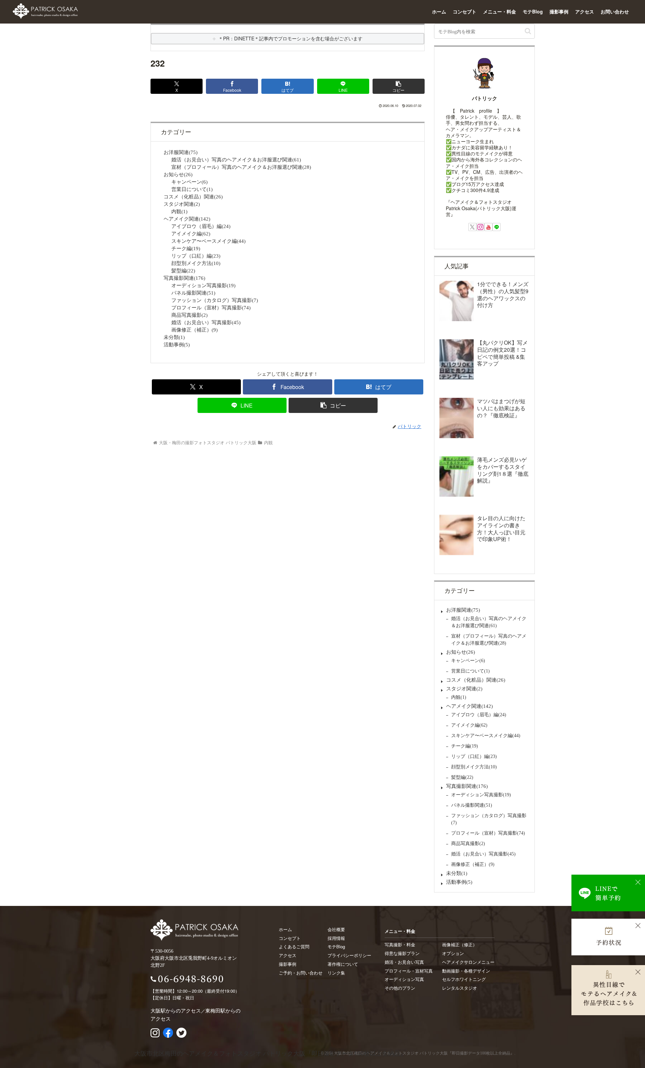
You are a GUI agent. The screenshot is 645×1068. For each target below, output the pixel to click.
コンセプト (464, 11)
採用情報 (336, 938)
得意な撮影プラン (402, 953)
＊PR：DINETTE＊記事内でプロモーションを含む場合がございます (290, 38)
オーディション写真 (404, 979)
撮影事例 (559, 11)
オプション (453, 953)
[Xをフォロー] (472, 227)
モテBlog (533, 11)
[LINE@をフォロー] (496, 227)
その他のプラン (400, 988)
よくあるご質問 (294, 946)
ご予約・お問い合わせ (300, 972)
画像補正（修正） (459, 944)
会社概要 (336, 929)
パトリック (484, 98)
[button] (399, 86)
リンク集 (336, 972)
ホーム (439, 11)
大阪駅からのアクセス (175, 1010)
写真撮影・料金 (400, 944)
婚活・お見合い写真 (404, 962)
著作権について (343, 964)
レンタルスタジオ (459, 988)
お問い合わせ (615, 11)
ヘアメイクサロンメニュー (468, 962)
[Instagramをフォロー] (480, 227)
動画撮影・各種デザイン (466, 970)
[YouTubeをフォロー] (488, 227)
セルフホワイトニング (464, 979)
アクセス (584, 11)
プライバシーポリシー (349, 955)
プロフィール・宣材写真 (409, 970)
